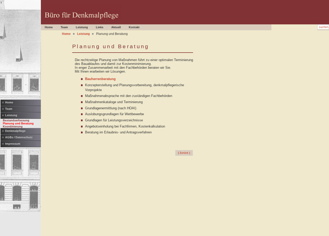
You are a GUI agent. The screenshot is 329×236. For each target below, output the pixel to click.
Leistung (11, 115)
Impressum (12, 143)
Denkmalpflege (15, 130)
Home (9, 102)
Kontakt (134, 27)
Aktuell (116, 27)
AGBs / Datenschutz (19, 137)
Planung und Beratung (18, 123)
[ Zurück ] (184, 152)
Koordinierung (13, 126)
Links (99, 27)
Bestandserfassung (16, 120)
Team (8, 108)
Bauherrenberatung (100, 79)
